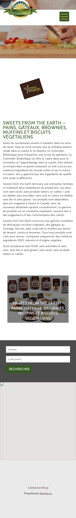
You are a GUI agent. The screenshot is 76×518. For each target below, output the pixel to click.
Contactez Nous (38, 487)
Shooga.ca (46, 493)
